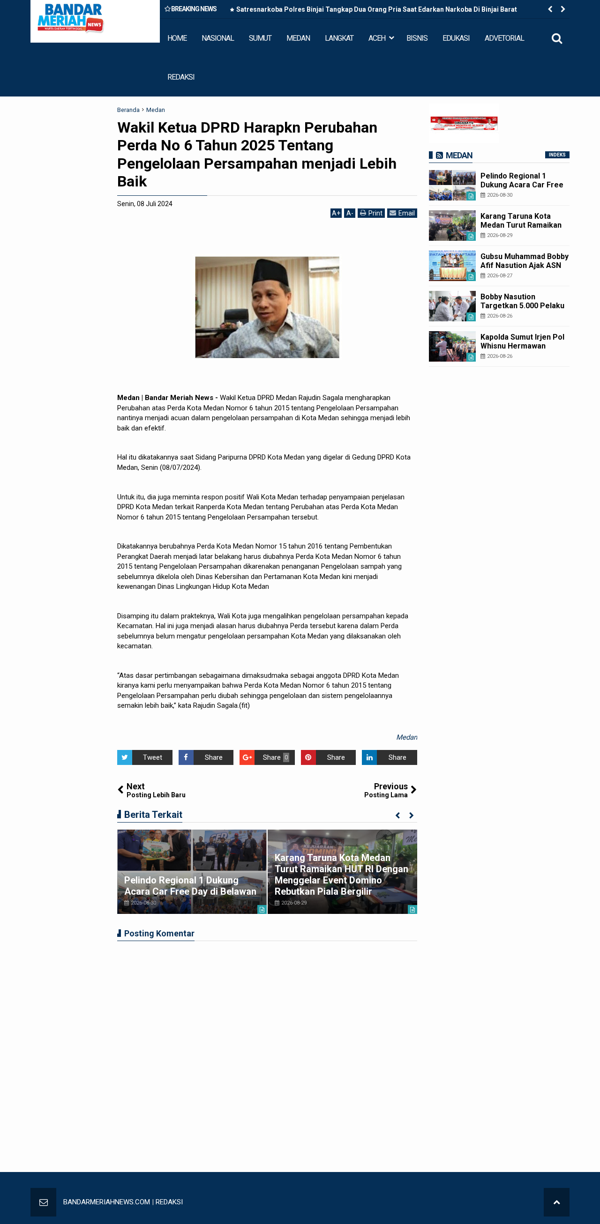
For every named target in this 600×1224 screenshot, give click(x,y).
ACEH (376, 38)
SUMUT (260, 38)
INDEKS (557, 154)
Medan (406, 737)
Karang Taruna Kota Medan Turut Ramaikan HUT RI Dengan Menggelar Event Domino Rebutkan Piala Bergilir (341, 874)
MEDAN (298, 38)
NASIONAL (218, 38)
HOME (177, 38)
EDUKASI (456, 38)
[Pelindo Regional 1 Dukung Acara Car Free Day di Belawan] (192, 872)
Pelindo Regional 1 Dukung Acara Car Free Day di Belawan (190, 886)
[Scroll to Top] (557, 1202)
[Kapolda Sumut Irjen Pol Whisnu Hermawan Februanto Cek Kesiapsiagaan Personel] (452, 346)
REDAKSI (181, 77)
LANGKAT (339, 38)
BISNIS (417, 38)
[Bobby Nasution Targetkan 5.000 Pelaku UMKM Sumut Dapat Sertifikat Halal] (452, 306)
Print (375, 213)
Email (406, 213)
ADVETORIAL (504, 38)
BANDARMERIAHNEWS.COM (106, 1202)
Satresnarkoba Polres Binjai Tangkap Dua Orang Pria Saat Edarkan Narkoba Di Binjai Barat (376, 9)
